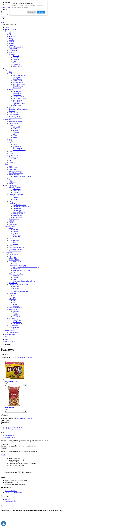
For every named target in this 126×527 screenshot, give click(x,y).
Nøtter (7, 343)
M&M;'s (10, 437)
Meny (2, 22)
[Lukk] (1, 505)
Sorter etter (4, 358)
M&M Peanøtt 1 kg (11, 381)
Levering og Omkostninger (13, 492)
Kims (9, 435)
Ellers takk (31, 12)
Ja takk (41, 12)
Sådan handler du (10, 501)
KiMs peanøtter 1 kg (11, 407)
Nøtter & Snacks (10, 341)
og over (13, 429)
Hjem (6, 339)
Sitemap (7, 499)
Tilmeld (3, 455)
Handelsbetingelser (11, 491)
